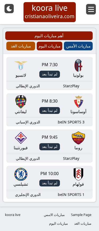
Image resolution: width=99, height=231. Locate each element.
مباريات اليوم (58, 223)
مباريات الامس (54, 214)
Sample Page (81, 214)
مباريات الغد (82, 223)
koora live (12, 214)
